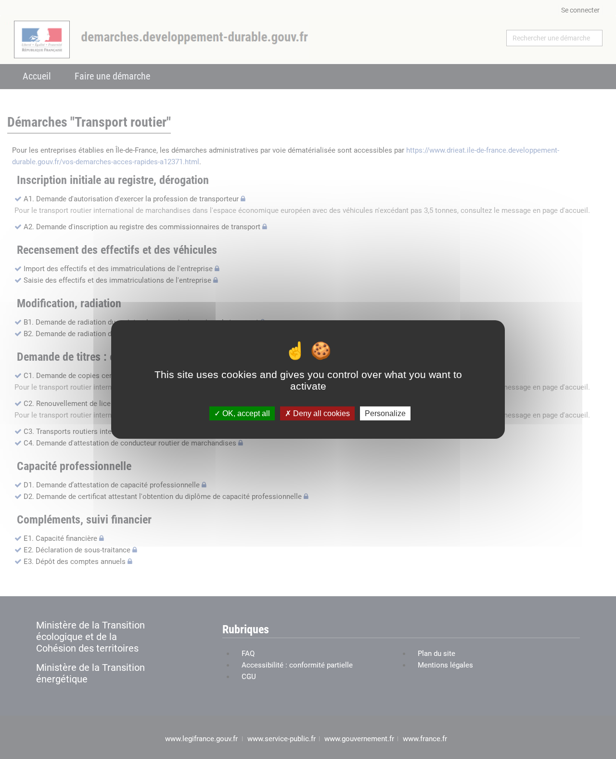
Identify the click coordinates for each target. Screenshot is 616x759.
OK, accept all (245, 413)
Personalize (385, 413)
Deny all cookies (320, 413)
